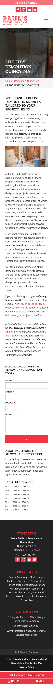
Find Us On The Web (26, 555)
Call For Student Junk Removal (26, 675)
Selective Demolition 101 (26, 625)
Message (11, 414)
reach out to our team (33, 303)
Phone (10, 402)
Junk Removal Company (26, 652)
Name (10, 380)
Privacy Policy (26, 667)
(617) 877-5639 (26, 2)
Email (9, 391)
